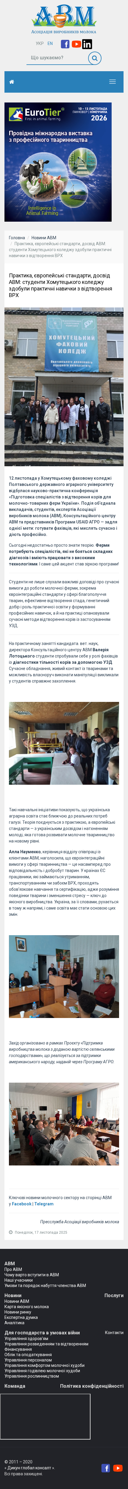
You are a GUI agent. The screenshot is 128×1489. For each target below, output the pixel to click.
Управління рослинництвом (31, 1376)
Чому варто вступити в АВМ (31, 1274)
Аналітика (14, 1322)
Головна (17, 237)
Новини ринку (17, 1312)
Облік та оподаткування (28, 1354)
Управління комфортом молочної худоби (44, 1365)
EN (50, 43)
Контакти (114, 1332)
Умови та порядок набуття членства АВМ (45, 1285)
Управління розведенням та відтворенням (46, 1344)
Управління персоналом (28, 1360)
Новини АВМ (44, 237)
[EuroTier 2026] (58, 161)
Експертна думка (21, 1317)
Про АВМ (13, 1269)
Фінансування (18, 1349)
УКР (40, 43)
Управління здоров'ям (26, 1338)
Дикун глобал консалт (29, 1467)
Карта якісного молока (26, 1306)
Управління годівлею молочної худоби (42, 1370)
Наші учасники (18, 1280)
